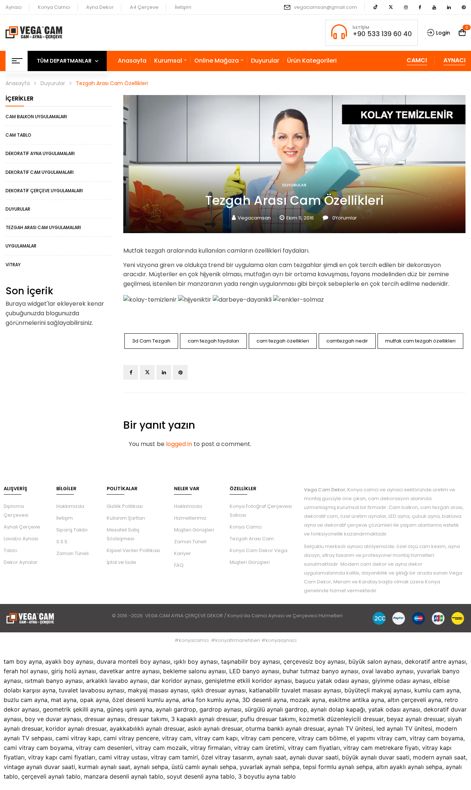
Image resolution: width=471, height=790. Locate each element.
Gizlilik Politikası (125, 506)
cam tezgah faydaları (213, 340)
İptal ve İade (121, 562)
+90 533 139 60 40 (382, 33)
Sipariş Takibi (72, 529)
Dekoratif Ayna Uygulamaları (40, 153)
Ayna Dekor (100, 7)
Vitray (13, 264)
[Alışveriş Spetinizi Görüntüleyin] (462, 32)
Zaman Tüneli (72, 553)
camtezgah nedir (347, 340)
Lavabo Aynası (21, 538)
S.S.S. (62, 541)
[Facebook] (130, 372)
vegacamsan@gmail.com (325, 7)
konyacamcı (194, 640)
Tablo (10, 550)
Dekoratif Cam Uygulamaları (40, 172)
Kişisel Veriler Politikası (133, 550)
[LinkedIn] (163, 372)
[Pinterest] (180, 372)
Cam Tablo (18, 135)
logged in (179, 444)
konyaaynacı (281, 640)
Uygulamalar (21, 246)
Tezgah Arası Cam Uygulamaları (43, 227)
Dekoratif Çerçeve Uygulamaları (44, 190)
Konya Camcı (54, 7)
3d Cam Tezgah (151, 340)
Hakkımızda (70, 506)
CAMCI (417, 60)
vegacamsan (254, 217)
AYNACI (454, 60)
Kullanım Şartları (126, 518)
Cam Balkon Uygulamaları (36, 116)
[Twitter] (147, 372)
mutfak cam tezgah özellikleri (420, 340)
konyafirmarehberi (237, 640)
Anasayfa (18, 83)
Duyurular (52, 83)
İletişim (183, 7)
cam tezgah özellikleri (282, 340)
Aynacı (14, 7)
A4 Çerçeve (144, 7)
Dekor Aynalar (21, 562)
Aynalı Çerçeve (22, 526)
